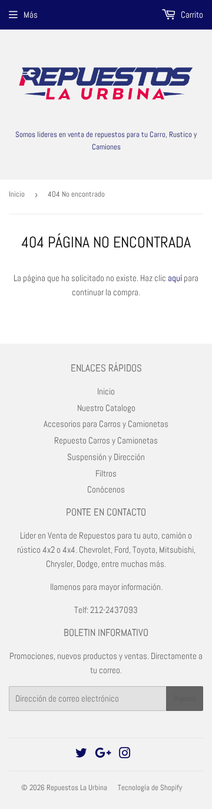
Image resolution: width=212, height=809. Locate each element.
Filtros (106, 473)
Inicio (17, 194)
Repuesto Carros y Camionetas (106, 440)
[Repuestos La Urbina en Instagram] (125, 754)
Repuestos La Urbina (77, 787)
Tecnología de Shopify (150, 787)
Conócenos (106, 489)
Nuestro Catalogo (106, 407)
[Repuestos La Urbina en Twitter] (81, 754)
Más (31, 14)
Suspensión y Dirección (106, 456)
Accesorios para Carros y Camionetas (106, 423)
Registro (185, 698)
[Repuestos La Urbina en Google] (103, 754)
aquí (175, 277)
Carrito (191, 14)
